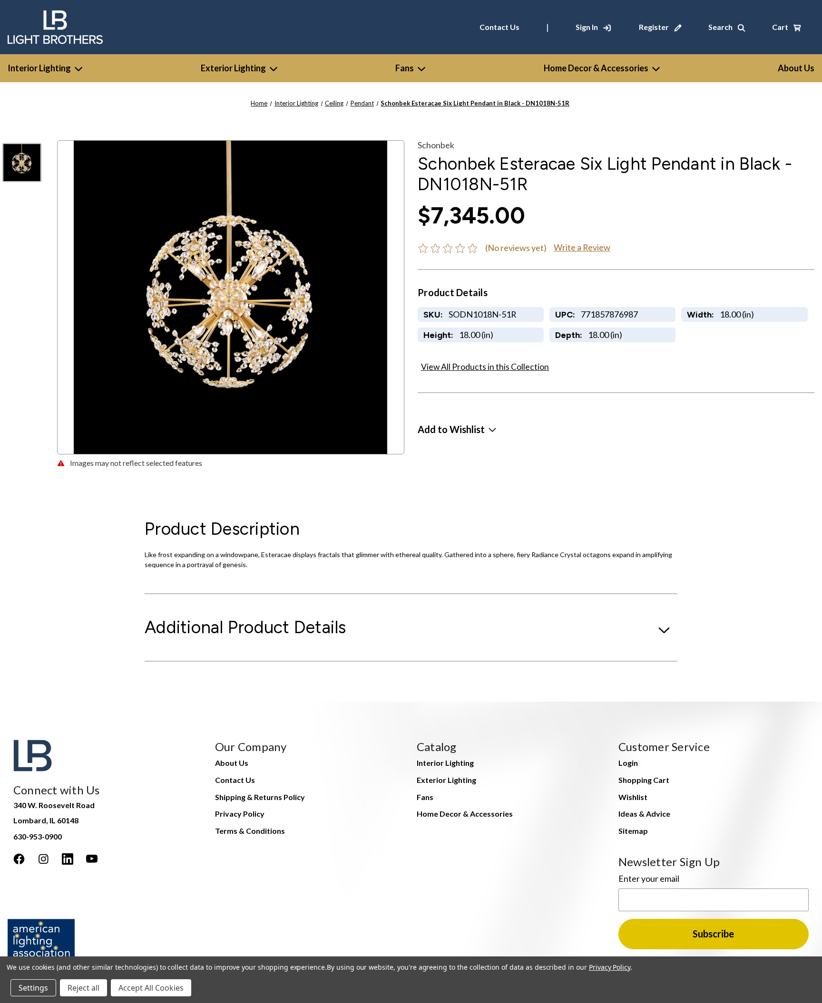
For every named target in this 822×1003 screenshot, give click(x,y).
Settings (33, 988)
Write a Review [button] (582, 247)
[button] (457, 429)
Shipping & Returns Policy (260, 796)
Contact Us (499, 26)
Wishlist (632, 796)
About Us (231, 762)
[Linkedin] (67, 859)
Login (628, 762)
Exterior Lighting (233, 68)
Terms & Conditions (250, 830)
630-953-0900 (37, 836)
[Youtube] (92, 859)
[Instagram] (43, 859)
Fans (404, 68)
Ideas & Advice (644, 813)
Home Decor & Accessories (596, 68)
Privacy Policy (239, 813)
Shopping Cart (643, 779)
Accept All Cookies (151, 988)
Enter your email (648, 878)
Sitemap (633, 830)
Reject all (83, 988)
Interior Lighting (39, 68)
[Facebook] (19, 859)
